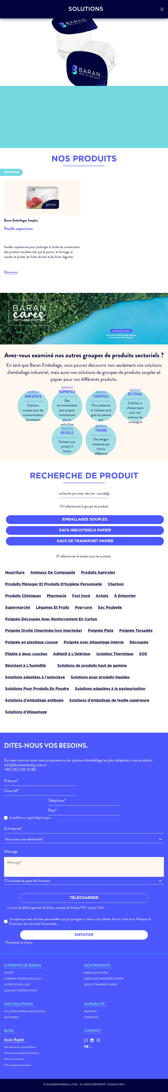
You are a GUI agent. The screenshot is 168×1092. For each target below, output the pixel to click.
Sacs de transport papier (85, 541)
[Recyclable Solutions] (53, 664)
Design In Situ (116, 1084)
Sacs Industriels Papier (85, 530)
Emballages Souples (85, 519)
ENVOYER (84, 935)
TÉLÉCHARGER (84, 898)
